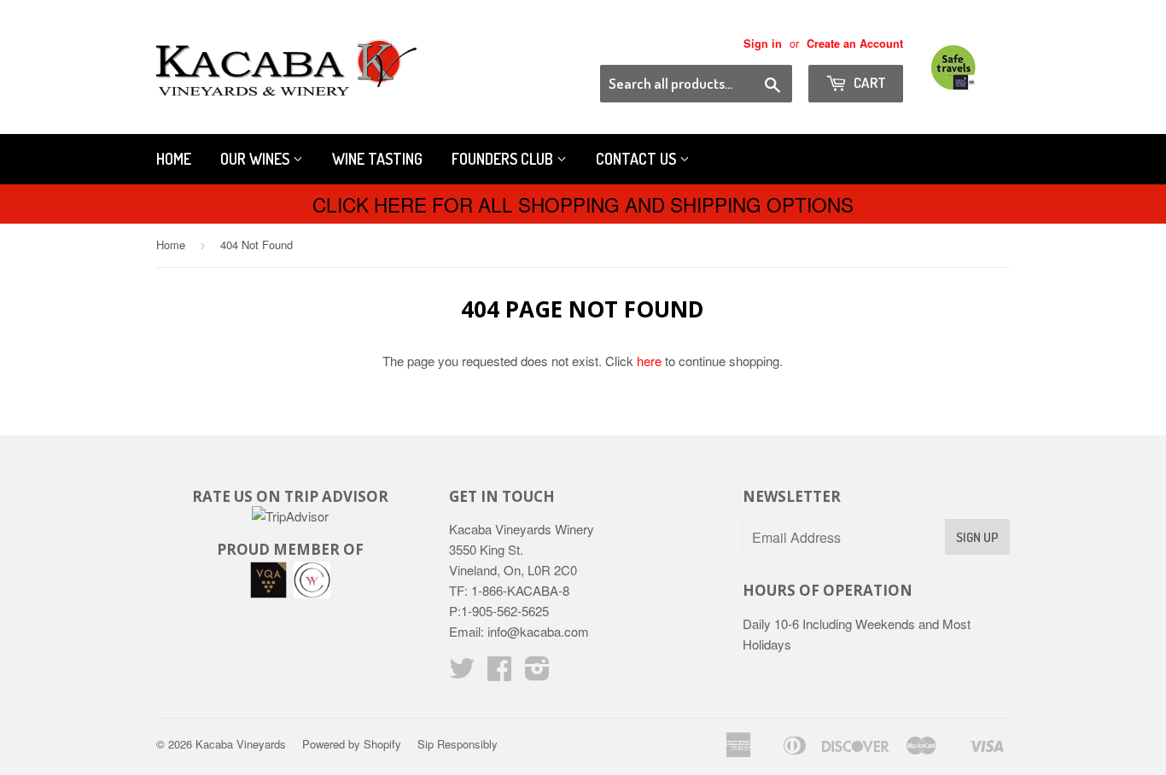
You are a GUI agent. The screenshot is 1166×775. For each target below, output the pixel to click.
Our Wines (256, 158)
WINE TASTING (377, 158)
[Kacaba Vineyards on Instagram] (537, 673)
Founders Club (504, 158)
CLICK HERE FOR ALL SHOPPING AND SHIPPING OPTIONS (583, 204)
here (649, 361)
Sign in (762, 43)
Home (173, 158)
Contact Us (637, 158)
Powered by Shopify (351, 744)
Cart (868, 82)
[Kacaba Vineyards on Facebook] (499, 673)
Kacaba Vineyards (240, 744)
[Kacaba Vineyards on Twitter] (462, 673)
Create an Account (855, 43)
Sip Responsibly (457, 744)
